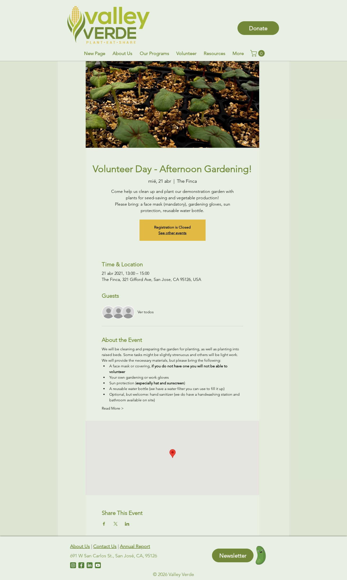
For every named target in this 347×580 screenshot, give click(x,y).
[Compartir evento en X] (115, 524)
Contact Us (105, 546)
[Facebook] (81, 565)
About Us (80, 546)
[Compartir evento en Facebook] (104, 524)
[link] (258, 53)
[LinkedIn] (90, 565)
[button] (122, 53)
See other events (172, 233)
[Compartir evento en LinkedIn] (127, 524)
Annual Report (135, 546)
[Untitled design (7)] (98, 565)
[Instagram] (73, 565)
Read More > (113, 408)
